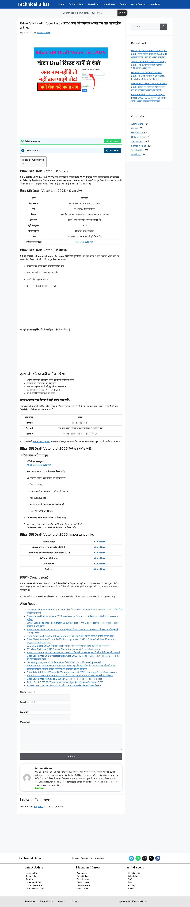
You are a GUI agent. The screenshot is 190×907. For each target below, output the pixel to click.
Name (27, 692)
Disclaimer (30, 901)
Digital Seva (109, 4)
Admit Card (137, 124)
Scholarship (137, 150)
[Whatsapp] (138, 858)
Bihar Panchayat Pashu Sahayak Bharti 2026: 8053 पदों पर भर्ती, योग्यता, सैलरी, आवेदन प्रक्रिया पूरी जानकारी (149, 97)
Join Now (113, 141)
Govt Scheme (83, 879)
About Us (62, 901)
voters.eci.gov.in (84, 242)
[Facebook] (157, 858)
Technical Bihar (33, 4)
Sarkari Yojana (76, 4)
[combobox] (90, 13)
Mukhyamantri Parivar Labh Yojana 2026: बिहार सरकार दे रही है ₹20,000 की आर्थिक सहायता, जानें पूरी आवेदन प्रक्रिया (149, 53)
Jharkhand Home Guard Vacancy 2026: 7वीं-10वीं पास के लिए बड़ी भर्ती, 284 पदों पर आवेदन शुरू (148, 64)
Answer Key (82, 888)
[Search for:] (145, 27)
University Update (34, 885)
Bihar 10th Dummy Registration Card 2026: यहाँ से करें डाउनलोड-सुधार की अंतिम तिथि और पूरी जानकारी (73, 652)
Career (123, 4)
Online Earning (138, 4)
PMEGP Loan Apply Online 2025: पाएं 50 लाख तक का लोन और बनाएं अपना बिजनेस (64, 685)
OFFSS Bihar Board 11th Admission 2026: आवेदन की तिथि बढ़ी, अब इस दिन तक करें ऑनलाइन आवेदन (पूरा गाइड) (149, 86)
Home (61, 4)
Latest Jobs (31, 873)
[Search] (163, 27)
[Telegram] (131, 858)
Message (25, 722)
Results (29, 879)
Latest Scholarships (35, 888)
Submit (71, 756)
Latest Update (83, 885)
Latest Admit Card (34, 882)
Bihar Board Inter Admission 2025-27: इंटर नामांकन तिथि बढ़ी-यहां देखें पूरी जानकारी (64, 679)
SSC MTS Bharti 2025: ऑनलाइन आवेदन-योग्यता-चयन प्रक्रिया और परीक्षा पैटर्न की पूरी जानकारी (68, 646)
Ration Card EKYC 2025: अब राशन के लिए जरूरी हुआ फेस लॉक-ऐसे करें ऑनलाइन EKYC (65, 682)
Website (24, 712)
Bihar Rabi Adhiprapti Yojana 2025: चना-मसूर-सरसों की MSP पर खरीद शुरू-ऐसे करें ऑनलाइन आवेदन (72, 672)
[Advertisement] (71, 118)
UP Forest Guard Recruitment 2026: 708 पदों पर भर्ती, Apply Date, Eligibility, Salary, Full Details (148, 75)
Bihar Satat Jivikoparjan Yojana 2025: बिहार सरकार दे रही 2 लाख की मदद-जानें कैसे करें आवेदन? (70, 675)
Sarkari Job (93, 4)
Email (27, 702)
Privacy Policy (46, 901)
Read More (39, 788)
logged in (38, 806)
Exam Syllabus (83, 876)
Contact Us (76, 901)
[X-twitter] (151, 858)
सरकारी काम (155, 4)
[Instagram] (144, 858)
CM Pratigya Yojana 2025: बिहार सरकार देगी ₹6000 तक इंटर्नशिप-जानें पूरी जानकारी (64, 662)
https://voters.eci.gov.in (39, 465)
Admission (82, 873)
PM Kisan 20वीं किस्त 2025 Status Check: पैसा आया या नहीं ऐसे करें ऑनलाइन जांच (63, 649)
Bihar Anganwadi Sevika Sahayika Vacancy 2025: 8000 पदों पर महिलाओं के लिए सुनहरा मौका (70, 636)
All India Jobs (32, 876)
